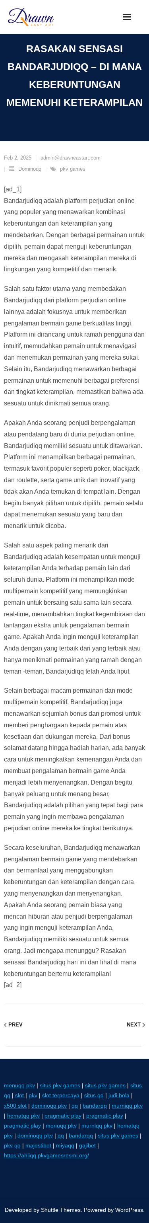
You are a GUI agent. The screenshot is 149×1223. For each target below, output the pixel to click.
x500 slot (15, 1105)
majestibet (38, 1145)
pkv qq (12, 1145)
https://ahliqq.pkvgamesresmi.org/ (46, 1155)
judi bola (119, 1095)
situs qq (94, 1095)
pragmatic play (63, 1115)
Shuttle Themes (61, 1210)
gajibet (87, 1145)
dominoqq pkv (49, 1105)
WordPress (129, 1210)
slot (19, 1095)
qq (75, 1105)
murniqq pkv (127, 1105)
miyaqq (65, 1145)
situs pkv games (60, 1085)
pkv (33, 1095)
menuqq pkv (19, 1085)
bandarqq (95, 1105)
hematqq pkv (23, 1115)
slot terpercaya (60, 1095)
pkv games (72, 169)
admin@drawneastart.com (71, 158)
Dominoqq (29, 169)
